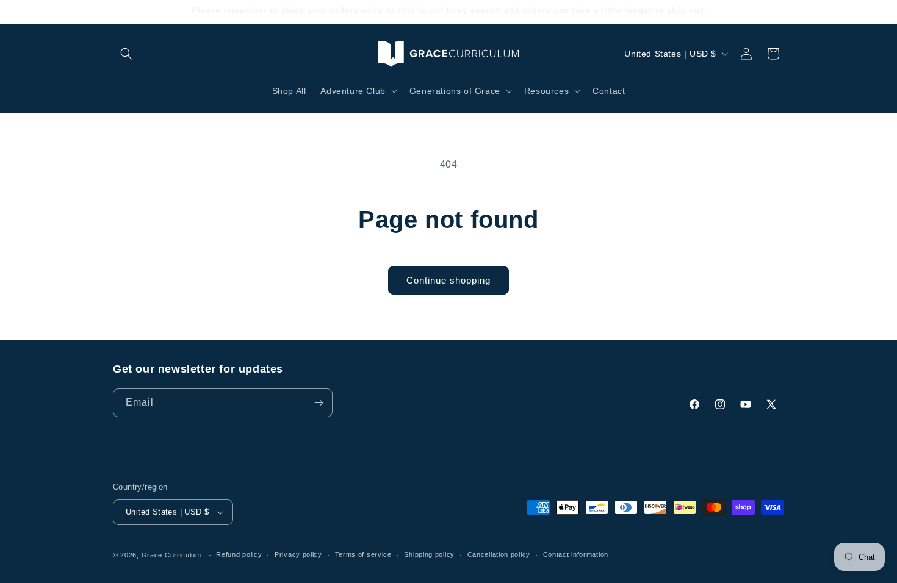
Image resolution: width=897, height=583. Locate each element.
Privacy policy (298, 554)
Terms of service (363, 554)
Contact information (575, 554)
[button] (126, 53)
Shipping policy (429, 554)
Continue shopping (448, 280)
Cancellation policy (498, 554)
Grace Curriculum (171, 555)
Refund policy (239, 554)
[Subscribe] (318, 402)
